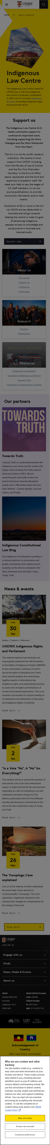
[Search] (43, 4)
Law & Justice (26, 15)
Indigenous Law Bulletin (24, 371)
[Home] (25, 4)
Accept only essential (25, 1126)
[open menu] (6, 4)
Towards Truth (24, 380)
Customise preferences (25, 1135)
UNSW (6, 15)
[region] (25, 1100)
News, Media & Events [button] (17, 972)
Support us (24, 282)
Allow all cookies (25, 1118)
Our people (24, 278)
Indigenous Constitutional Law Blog (24, 385)
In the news (24, 291)
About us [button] (8, 980)
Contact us (24, 287)
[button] (24, 241)
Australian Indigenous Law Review (24, 375)
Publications (24, 333)
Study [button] (6, 963)
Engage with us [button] (12, 954)
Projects (24, 329)
